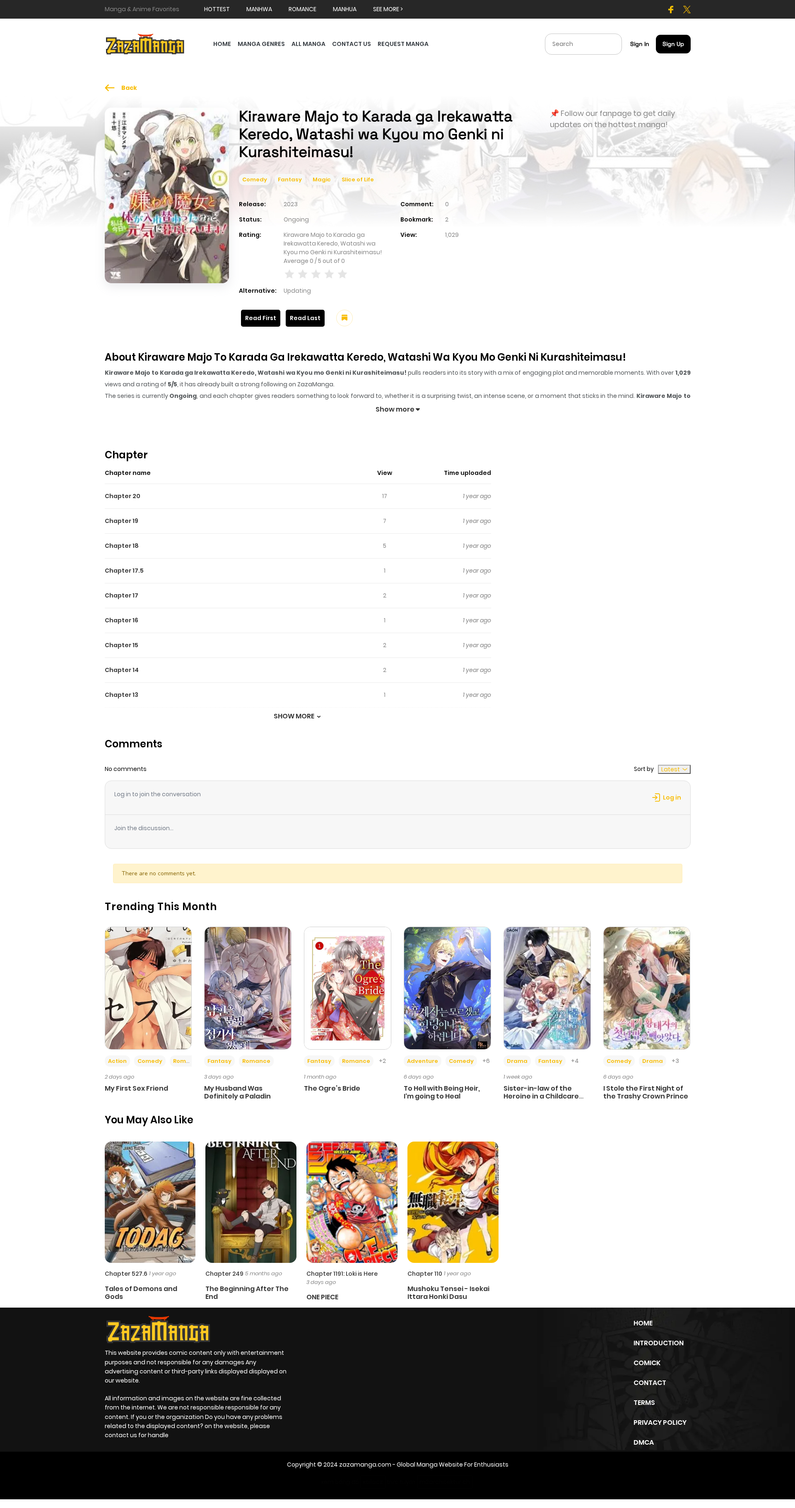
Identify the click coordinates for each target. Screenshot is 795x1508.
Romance (187, 1061)
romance (302, 9)
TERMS (644, 1402)
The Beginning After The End (247, 1292)
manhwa (259, 9)
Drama (517, 1061)
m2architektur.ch (444, 1482)
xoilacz (373, 1482)
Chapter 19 (121, 521)
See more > (388, 9)
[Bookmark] (344, 318)
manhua (345, 9)
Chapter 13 (121, 695)
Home (643, 1323)
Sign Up (673, 44)
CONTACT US (351, 44)
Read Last (305, 318)
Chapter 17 (121, 595)
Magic (322, 179)
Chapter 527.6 (126, 1274)
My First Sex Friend (136, 1088)
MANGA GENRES (261, 44)
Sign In (639, 44)
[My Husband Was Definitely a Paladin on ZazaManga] (248, 987)
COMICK (647, 1363)
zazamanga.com (365, 1464)
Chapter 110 (424, 1274)
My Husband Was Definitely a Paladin (237, 1092)
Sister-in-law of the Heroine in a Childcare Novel (541, 1096)
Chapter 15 (121, 645)
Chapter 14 (122, 670)
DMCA (644, 1442)
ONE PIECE (322, 1297)
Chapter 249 (224, 1274)
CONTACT (650, 1383)
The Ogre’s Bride (332, 1088)
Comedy (254, 179)
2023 (291, 204)
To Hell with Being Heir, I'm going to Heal (442, 1092)
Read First (260, 318)
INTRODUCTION (659, 1343)
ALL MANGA (308, 44)
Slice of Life (358, 179)
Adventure (422, 1061)
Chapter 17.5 (124, 570)
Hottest (217, 9)
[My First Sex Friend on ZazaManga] (148, 987)
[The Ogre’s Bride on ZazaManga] (347, 987)
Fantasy (290, 179)
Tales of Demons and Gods (141, 1292)
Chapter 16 (121, 620)
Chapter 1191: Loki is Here (342, 1274)
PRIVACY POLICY (660, 1422)
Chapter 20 (122, 496)
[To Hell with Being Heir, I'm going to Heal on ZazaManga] (447, 987)
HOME (222, 44)
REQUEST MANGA (403, 44)
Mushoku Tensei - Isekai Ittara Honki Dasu (448, 1292)
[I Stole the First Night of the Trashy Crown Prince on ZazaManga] (647, 987)
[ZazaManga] (145, 43)
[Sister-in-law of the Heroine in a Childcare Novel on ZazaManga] (547, 987)
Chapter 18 (122, 546)
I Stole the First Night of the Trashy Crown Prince (645, 1092)
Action (117, 1061)
